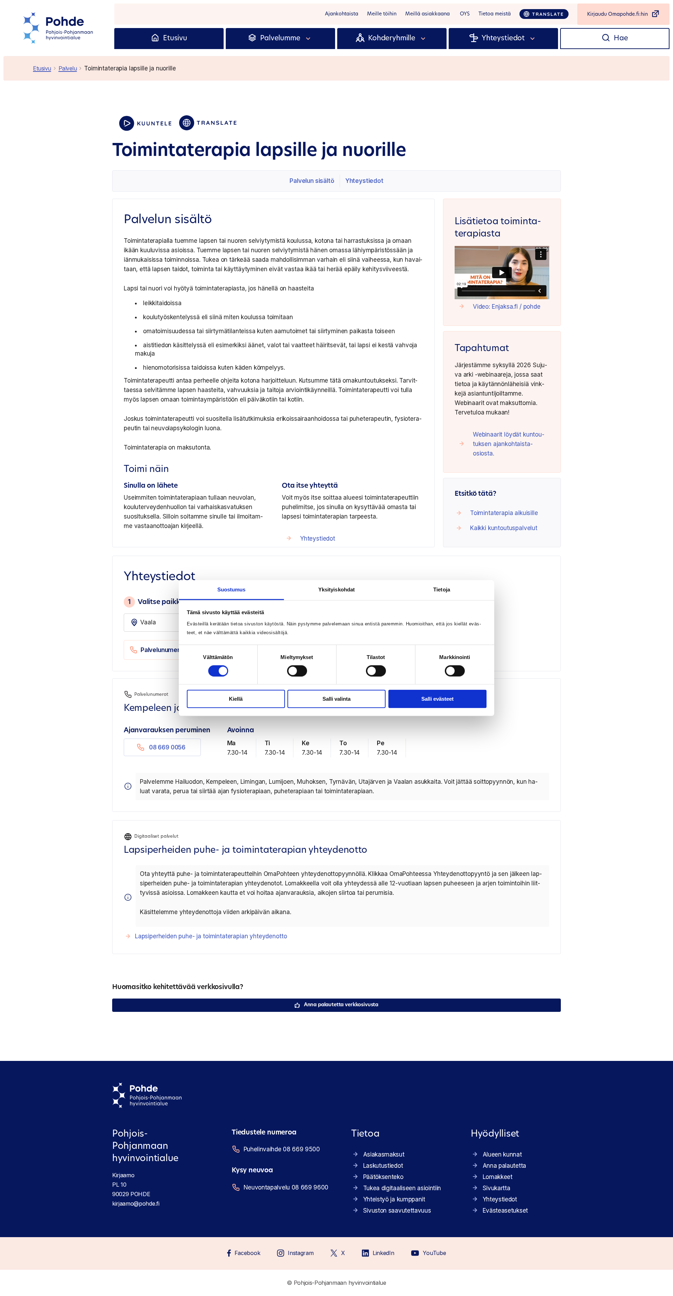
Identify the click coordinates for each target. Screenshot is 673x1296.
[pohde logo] (59, 28)
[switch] (297, 671)
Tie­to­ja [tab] (441, 589)
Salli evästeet (437, 699)
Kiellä (236, 699)
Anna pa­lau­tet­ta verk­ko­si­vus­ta (341, 1005)
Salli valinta (336, 699)
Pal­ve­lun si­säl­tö (312, 180)
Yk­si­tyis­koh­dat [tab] (336, 589)
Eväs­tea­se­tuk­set (505, 1210)
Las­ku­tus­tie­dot (383, 1165)
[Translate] (544, 14)
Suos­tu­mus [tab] (231, 589)
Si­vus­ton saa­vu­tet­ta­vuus (397, 1210)
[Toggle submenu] (308, 38)
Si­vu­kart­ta (496, 1188)
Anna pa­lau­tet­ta (504, 1165)
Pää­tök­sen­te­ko (383, 1176)
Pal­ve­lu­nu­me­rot (163, 649)
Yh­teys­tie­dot (364, 180)
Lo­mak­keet (497, 1176)
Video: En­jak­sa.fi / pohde (507, 306)
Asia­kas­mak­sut (384, 1154)
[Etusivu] (155, 38)
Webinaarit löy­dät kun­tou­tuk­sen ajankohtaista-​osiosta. (508, 444)
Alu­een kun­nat (502, 1154)
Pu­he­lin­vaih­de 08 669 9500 (282, 1149)
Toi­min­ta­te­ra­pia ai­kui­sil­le (504, 512)
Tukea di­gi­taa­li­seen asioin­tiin (402, 1188)
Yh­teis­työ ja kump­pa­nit (394, 1199)
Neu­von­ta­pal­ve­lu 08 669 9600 (286, 1187)
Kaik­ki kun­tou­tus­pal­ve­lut (503, 528)
